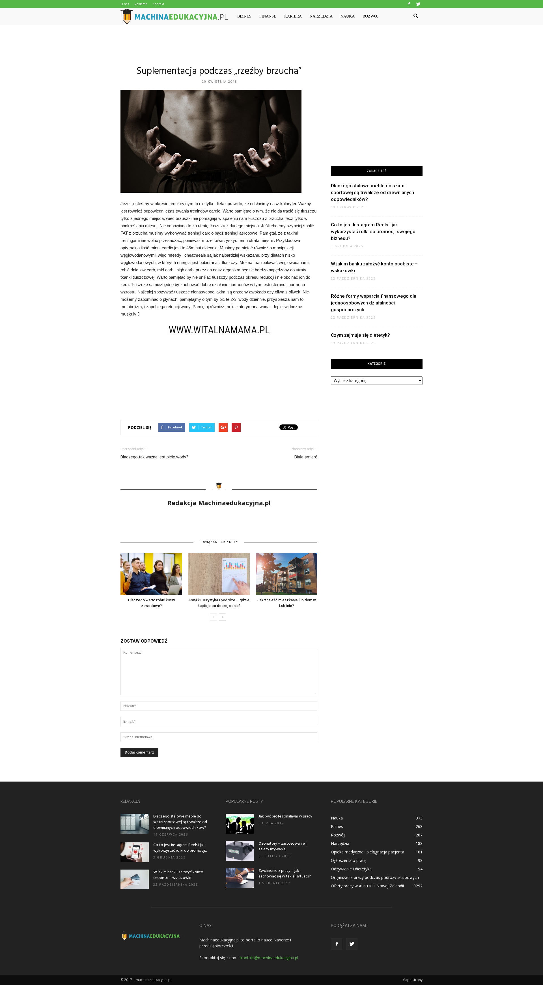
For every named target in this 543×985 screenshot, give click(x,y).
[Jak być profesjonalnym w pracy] (240, 824)
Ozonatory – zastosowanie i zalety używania (282, 846)
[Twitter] (418, 4)
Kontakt (158, 4)
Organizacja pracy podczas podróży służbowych (375, 877)
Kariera (293, 16)
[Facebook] (409, 4)
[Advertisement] (271, 44)
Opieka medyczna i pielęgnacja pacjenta (367, 852)
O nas (124, 4)
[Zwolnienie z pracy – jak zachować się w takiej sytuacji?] (240, 878)
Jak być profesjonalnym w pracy (285, 816)
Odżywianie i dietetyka (351, 869)
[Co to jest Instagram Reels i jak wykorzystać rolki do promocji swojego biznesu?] (134, 852)
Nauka (348, 16)
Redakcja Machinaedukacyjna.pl (219, 502)
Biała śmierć (305, 457)
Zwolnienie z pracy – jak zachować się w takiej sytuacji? (284, 874)
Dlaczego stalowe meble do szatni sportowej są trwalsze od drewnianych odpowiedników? (372, 192)
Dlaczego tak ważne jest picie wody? (154, 457)
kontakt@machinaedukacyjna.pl (269, 957)
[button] (416, 16)
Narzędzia (321, 16)
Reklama (140, 4)
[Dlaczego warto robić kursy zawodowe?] (151, 574)
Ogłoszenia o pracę (349, 860)
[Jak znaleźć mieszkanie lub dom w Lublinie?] (286, 574)
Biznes (244, 16)
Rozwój (370, 16)
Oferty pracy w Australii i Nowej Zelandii (367, 886)
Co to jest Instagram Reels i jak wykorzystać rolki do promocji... (180, 848)
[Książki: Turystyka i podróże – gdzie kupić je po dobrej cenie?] (219, 574)
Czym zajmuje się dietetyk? (360, 335)
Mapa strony (412, 979)
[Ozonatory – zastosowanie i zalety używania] (240, 851)
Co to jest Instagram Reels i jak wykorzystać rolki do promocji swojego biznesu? (373, 231)
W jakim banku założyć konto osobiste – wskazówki (178, 875)
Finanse (267, 16)
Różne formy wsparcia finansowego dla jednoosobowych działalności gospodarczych (373, 302)
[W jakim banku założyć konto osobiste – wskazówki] (134, 879)
